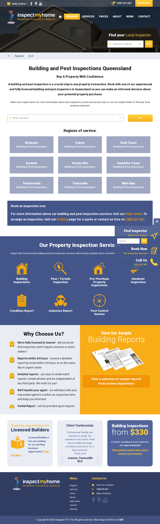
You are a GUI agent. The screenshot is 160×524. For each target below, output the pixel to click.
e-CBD (119, 519)
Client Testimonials (80, 425)
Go (149, 44)
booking (62, 219)
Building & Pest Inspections (31, 144)
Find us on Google (36, 3)
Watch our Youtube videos (40, 3)
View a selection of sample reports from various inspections (116, 381)
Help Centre (133, 214)
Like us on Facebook (31, 3)
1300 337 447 (134, 219)
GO (144, 241)
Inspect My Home (31, 17)
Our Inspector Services (135, 251)
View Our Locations (105, 485)
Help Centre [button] (18, 3)
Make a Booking (103, 493)
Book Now (144, 3)
